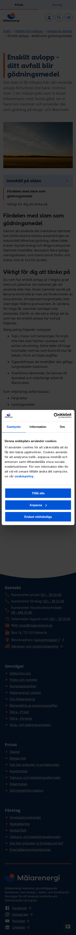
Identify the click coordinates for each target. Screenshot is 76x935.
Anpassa (36, 505)
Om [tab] (62, 426)
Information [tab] (38, 426)
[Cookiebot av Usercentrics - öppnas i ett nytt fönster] (54, 415)
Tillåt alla (38, 493)
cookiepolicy (24, 476)
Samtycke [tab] (14, 426)
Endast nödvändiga (38, 516)
